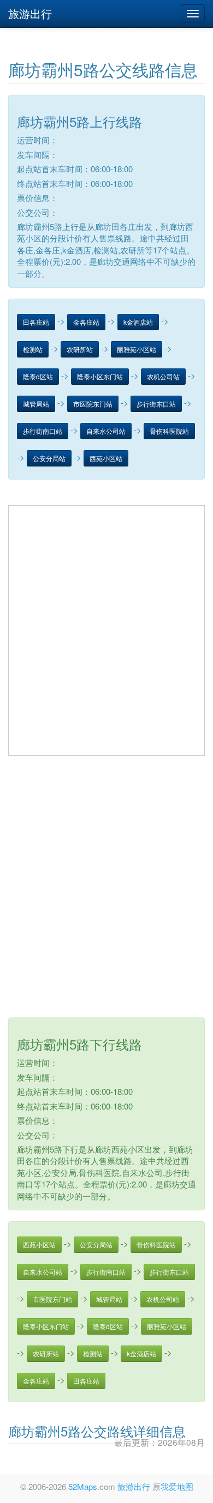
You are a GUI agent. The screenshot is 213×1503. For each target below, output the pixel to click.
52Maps (82, 1486)
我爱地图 (177, 1486)
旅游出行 (30, 13)
